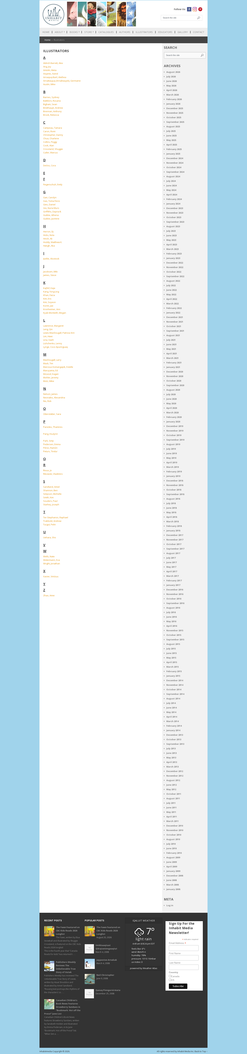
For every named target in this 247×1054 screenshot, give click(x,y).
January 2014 (173, 730)
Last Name (174, 962)
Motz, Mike (48, 381)
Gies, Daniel (49, 204)
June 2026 (171, 81)
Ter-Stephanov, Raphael (55, 517)
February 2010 (174, 852)
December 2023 (174, 208)
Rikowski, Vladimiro (53, 473)
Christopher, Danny (53, 134)
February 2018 (174, 526)
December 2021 (174, 317)
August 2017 (173, 553)
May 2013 (171, 757)
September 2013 (175, 743)
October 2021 (173, 326)
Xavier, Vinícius (50, 576)
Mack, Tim (48, 363)
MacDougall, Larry (52, 359)
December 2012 (174, 771)
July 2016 (171, 612)
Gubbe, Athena (51, 215)
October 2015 (173, 634)
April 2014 (171, 716)
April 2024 (171, 194)
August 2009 (173, 857)
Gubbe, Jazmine (51, 218)
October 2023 (173, 217)
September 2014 (175, 693)
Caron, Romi (49, 131)
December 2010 (174, 825)
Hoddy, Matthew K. (52, 242)
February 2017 (174, 580)
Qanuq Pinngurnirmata (108, 990)
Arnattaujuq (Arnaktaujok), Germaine (62, 80)
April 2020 (171, 407)
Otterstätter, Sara (52, 414)
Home (45, 32)
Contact (198, 32)
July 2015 (171, 648)
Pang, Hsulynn (50, 433)
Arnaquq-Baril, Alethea (54, 77)
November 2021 (174, 321)
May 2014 (171, 712)
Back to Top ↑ (201, 1051)
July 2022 (171, 285)
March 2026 (172, 94)
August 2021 (173, 335)
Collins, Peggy (50, 141)
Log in (169, 905)
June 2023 (171, 235)
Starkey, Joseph (51, 504)
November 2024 (174, 162)
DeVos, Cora (49, 165)
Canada (175, 976)
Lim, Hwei (48, 336)
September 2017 (175, 548)
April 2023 (171, 244)
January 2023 (173, 258)
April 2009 (171, 866)
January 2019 (173, 476)
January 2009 (173, 871)
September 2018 (175, 494)
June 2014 (171, 707)
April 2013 (171, 762)
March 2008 (172, 884)
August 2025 (173, 126)
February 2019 (174, 471)
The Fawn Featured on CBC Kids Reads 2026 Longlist (68, 930)
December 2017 (174, 535)
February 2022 (174, 308)
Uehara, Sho (49, 537)
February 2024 (174, 199)
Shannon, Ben (50, 490)
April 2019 (171, 462)
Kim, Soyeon (49, 302)
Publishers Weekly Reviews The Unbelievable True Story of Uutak (66, 967)
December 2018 (174, 480)
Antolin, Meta (49, 70)
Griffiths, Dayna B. (52, 211)
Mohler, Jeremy (50, 377)
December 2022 (174, 262)
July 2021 (171, 339)
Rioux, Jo (47, 470)
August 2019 (173, 444)
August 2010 (173, 839)
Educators (165, 32)
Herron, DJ (48, 231)
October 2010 (173, 834)
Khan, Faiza (49, 295)
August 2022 (173, 280)
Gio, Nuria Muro (51, 208)
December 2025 (174, 108)
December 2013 (174, 734)
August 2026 (173, 71)
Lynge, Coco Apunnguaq (55, 346)
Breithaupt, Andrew (53, 107)
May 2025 (171, 140)
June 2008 (171, 880)
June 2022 (171, 289)
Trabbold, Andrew (52, 520)
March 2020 (172, 412)
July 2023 (171, 230)
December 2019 (174, 426)
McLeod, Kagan (51, 373)
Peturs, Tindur (50, 451)
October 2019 (173, 435)
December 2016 (174, 589)
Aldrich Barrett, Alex (53, 63)
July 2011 (171, 802)
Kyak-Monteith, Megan (54, 312)
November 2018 (174, 485)
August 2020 (173, 389)
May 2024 (171, 190)
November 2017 (174, 539)
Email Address (177, 943)
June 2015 (171, 653)
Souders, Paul (50, 500)
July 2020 (171, 394)
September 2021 (175, 330)
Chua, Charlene (51, 138)
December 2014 (174, 680)
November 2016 (174, 594)
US (172, 980)
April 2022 (171, 298)
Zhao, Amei (49, 595)
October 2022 (173, 271)
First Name (175, 953)
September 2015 (175, 639)
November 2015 (174, 630)
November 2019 (174, 430)
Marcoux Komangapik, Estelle (58, 366)
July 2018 (171, 503)
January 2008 (173, 889)
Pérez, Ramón (50, 447)
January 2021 (173, 367)
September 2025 (175, 121)
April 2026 (171, 90)
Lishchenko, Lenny (52, 343)
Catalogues (106, 32)
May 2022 (171, 294)
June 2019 (171, 453)
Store (89, 32)
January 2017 (173, 585)
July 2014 (171, 703)
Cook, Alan (48, 145)
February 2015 (174, 671)
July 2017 (171, 557)
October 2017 (173, 544)
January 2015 (173, 675)
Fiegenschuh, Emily (52, 184)
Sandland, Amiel (51, 486)
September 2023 (175, 221)
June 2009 (171, 861)
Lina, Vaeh (48, 339)
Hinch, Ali (47, 238)
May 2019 (171, 457)
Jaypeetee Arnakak (106, 959)
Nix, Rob (47, 401)
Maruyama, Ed (50, 370)
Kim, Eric (47, 298)
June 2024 (171, 185)
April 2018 (171, 516)
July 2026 (171, 76)
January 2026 (173, 103)
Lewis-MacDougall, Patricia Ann (59, 332)
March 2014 (172, 721)
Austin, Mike (49, 84)
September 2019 (175, 439)
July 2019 (171, 448)
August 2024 (173, 176)
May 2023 (171, 239)
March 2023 (172, 249)
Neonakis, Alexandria (54, 397)
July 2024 (171, 180)
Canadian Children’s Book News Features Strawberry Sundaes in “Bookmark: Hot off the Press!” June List (62, 1007)
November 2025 (174, 112)
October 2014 (173, 689)
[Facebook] (189, 9)
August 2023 (173, 226)
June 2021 (171, 344)
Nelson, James (50, 394)
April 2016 (171, 625)
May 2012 (171, 789)
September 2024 (175, 171)
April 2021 (171, 353)
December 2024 (174, 158)
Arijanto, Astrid (50, 73)
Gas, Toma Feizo (51, 200)
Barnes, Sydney (51, 97)
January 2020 (173, 421)
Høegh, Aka (49, 245)
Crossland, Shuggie (53, 148)
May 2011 (171, 812)
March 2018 (172, 521)
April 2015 (171, 662)
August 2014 (173, 698)
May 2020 (171, 403)
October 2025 (173, 117)
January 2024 (173, 203)
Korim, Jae (48, 305)
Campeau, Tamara (52, 127)
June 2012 (171, 784)
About (60, 32)
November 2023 (174, 212)
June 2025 (171, 135)
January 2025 (173, 153)
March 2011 (172, 821)
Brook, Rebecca (51, 114)
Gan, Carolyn (49, 197)
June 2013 (171, 753)
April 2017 (171, 571)
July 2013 (171, 748)
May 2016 (171, 621)
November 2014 (174, 684)
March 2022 (172, 303)
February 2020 (174, 417)
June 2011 (171, 807)
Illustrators (144, 32)
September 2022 (175, 276)
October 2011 (173, 793)
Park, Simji (48, 440)
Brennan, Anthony (52, 111)
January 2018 (173, 530)
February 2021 (174, 362)
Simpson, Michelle (52, 493)
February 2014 (174, 725)
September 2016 (175, 603)
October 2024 (173, 167)
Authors (124, 32)
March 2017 (172, 575)
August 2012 (173, 780)
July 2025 (171, 131)
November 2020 (174, 376)
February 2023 (174, 253)
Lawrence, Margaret (53, 325)
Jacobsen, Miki (50, 271)
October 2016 (173, 598)
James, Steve (49, 275)
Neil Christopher (105, 975)
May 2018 (171, 512)
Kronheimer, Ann (51, 309)
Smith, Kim (48, 497)
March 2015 (172, 666)
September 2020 (175, 385)
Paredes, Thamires (53, 426)
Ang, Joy (47, 66)
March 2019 (172, 466)
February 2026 (174, 99)
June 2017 (171, 562)
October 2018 (173, 489)
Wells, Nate (49, 556)
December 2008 (174, 875)
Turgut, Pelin (49, 524)
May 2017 (171, 566)
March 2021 (172, 358)
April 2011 (171, 816)
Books (75, 32)
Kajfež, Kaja (49, 288)
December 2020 (174, 371)
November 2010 (174, 830)
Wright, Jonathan (51, 563)
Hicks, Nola (48, 235)
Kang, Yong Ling (51, 291)
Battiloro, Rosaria (52, 100)
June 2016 (171, 616)
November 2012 (174, 775)
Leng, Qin (48, 329)
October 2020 (173, 380)
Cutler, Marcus (50, 152)
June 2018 (171, 507)
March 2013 (172, 766)
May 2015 (171, 657)
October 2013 (173, 739)
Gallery (183, 32)
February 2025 (174, 149)
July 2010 (171, 843)
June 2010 (171, 848)
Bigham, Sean (50, 104)
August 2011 (173, 798)
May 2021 (171, 348)
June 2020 (171, 398)
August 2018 (173, 498)
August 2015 (173, 644)
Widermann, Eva (51, 559)
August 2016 (173, 607)
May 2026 (171, 85)
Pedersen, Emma (51, 444)
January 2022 (173, 312)
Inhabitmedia (45, 1051)
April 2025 (171, 144)
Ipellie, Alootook (51, 258)
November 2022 (174, 267)
